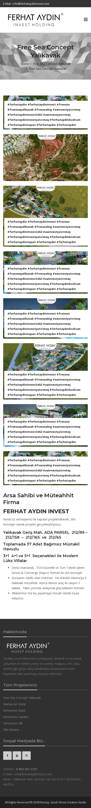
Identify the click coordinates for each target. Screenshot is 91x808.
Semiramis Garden (15, 717)
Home (25, 64)
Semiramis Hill (12, 723)
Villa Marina (11, 730)
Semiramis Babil (14, 710)
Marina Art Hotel (14, 704)
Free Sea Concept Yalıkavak (52, 64)
